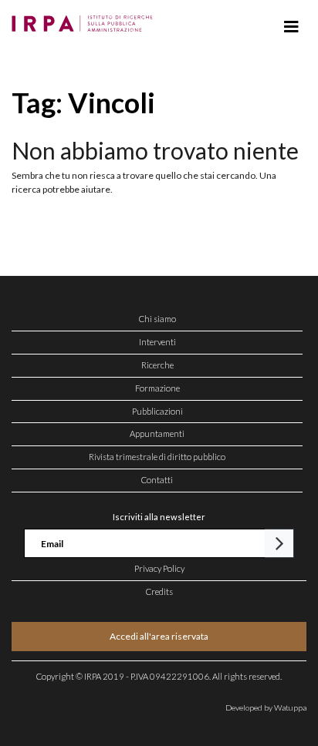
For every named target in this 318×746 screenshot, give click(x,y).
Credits (159, 591)
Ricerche (157, 365)
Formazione (157, 388)
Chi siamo (157, 319)
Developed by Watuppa (265, 707)
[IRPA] (85, 19)
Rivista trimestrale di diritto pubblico (157, 457)
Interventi (157, 342)
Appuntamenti (157, 433)
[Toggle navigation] (291, 27)
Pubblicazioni (157, 411)
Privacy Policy (159, 568)
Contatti (157, 480)
